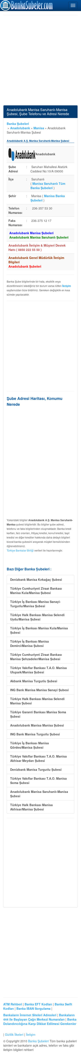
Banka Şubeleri (18, 123)
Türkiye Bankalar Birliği (20, 550)
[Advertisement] (40, 60)
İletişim (30, 1034)
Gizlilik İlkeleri (14, 1034)
